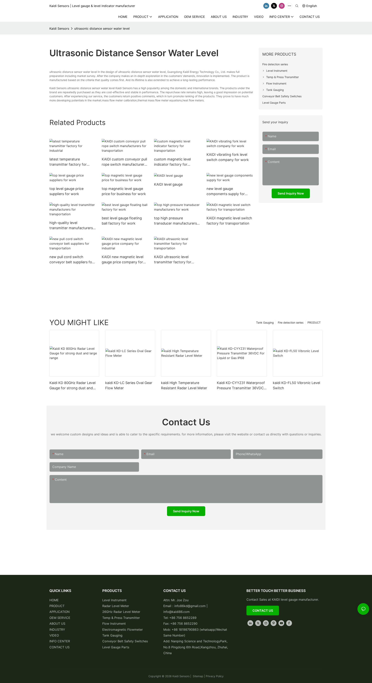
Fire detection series (290, 322)
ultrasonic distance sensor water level (102, 28)
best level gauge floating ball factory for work (122, 220)
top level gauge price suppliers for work (66, 191)
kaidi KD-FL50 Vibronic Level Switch (296, 385)
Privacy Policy (215, 676)
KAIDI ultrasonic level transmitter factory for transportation (172, 260)
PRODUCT (314, 322)
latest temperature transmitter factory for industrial (68, 162)
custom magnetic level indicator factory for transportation (172, 162)
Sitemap (197, 676)
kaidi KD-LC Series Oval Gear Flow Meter (128, 385)
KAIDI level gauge (168, 184)
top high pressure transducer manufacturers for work (175, 221)
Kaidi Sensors (59, 28)
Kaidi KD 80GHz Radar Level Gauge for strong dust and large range (72, 386)
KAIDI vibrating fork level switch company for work (228, 157)
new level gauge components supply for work (226, 191)
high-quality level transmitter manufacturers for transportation (71, 226)
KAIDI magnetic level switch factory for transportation (229, 220)
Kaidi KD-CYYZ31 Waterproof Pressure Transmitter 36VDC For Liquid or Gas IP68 (241, 386)
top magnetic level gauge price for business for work (124, 191)
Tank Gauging (265, 322)
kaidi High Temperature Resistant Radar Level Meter (184, 385)
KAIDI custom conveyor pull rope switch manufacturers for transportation (124, 162)
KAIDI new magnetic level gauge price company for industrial (122, 260)
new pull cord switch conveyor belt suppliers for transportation (71, 260)
